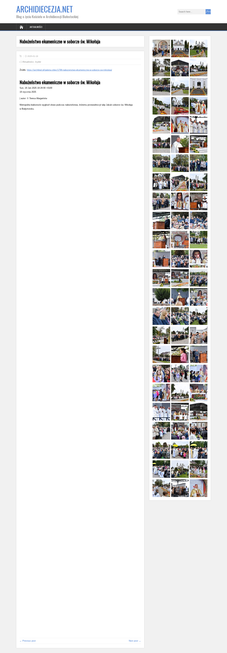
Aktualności (36, 27)
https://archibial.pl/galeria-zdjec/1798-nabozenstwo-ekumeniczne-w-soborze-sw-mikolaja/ (69, 70)
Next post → (135, 641)
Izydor (38, 62)
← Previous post (28, 641)
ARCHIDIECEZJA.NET (44, 9)
